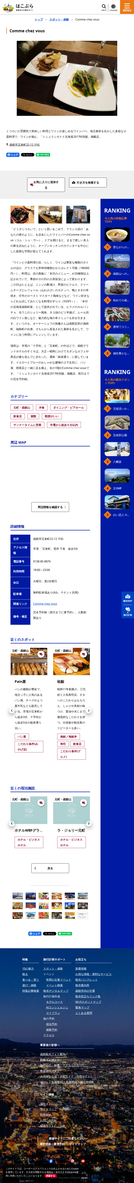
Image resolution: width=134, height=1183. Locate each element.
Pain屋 (20, 681)
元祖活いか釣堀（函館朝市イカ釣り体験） (121, 408)
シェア (14, 154)
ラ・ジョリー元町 (71, 830)
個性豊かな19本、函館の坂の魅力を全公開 (121, 353)
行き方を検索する (88, 182)
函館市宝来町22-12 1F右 (24, 145)
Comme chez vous (45, 604)
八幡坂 (117, 462)
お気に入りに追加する (46, 184)
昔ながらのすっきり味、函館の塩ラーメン (121, 247)
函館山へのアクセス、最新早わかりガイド (121, 274)
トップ (39, 19)
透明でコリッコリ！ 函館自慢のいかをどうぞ (121, 327)
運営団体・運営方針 (52, 1144)
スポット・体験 (59, 19)
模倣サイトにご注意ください (67, 1138)
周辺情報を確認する (50, 507)
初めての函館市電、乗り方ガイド (121, 300)
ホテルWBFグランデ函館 (34, 830)
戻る (50, 868)
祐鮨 (60, 681)
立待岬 (117, 488)
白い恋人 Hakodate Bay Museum (121, 515)
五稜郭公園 (120, 435)
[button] (12, 710)
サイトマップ (77, 1144)
